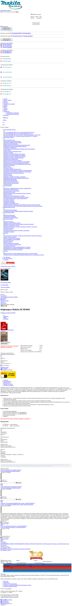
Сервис (5, 110)
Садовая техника (7, 185)
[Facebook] (30, 565)
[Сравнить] (2, 484)
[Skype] (3, 571)
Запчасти (5, 250)
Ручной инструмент (8, 219)
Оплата (5, 107)
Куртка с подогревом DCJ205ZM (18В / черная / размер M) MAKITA (17, 504)
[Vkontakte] (43, 564)
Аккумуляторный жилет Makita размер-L (10, 471)
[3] (3, 343)
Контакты (5, 102)
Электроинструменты (8, 137)
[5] (6, 343)
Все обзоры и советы (6, 547)
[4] (5, 343)
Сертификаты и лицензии (12, 112)
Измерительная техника (9, 207)
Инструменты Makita (6, 282)
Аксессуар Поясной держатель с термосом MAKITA (13, 527)
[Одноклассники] (4, 306)
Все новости (4, 295)
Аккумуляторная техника (9, 129)
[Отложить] (2, 485)
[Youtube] (30, 566)
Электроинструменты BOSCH (8, 266)
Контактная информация (6, 30)
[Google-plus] (12, 567)
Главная (5, 98)
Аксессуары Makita (5, 287)
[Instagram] (3, 569)
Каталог (5, 101)
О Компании (6, 111)
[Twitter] (3, 306)
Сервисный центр (7, 39)
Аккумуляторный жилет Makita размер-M (10, 487)
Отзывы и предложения (9, 104)
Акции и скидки (7, 100)
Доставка (5, 109)
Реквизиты (6, 115)
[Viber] (3, 570)
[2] (2, 343)
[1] (1, 343)
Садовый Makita (4, 284)
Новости (5, 105)
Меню (4, 120)
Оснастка (5, 233)
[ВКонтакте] (1, 306)
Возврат (5, 106)
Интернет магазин (7, 28)
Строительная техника (8, 212)
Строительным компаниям (12, 114)
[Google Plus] (6, 306)
